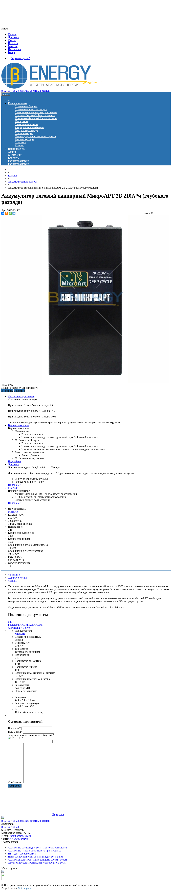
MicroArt (13, 511)
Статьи (12, 40)
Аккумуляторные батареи (29, 127)
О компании (15, 154)
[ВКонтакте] (2, 213)
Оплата (12, 34)
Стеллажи (20, 142)
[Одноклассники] (6, 213)
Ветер (11, 52)
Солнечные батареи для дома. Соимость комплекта (37, 847)
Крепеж (19, 145)
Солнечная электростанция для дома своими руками (38, 859)
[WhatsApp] (10, 213)
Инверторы (21, 121)
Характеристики (17, 577)
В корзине (19, 390)
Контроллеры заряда (26, 130)
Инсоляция (14, 49)
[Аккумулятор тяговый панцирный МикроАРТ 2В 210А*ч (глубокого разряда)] (85, 381)
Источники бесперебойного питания (36, 118)
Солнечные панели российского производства (34, 850)
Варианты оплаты (18, 425)
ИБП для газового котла (22, 853)
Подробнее (14, 461)
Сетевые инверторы (26, 124)
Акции (12, 151)
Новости (13, 43)
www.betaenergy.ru (18, 838)
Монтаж (12, 46)
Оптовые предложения (21, 396)
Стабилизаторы (24, 133)
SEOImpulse (25, 888)
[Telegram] (13, 213)
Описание (14, 574)
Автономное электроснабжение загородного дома (37, 862)
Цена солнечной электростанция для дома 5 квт (35, 856)
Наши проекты (16, 148)
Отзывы (12, 580)
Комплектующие (24, 139)
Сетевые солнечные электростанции (36, 112)
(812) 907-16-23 (10, 90)
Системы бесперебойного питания (35, 115)
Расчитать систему (18, 160)
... (9, 99)
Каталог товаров (17, 103)
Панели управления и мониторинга (35, 136)
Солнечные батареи (26, 106)
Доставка (13, 37)
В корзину (7, 390)
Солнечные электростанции (31, 109)
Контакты (13, 157)
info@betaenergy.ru (20, 835)
